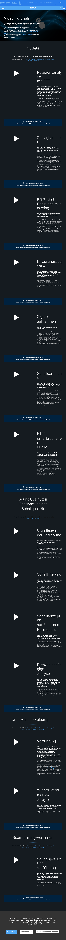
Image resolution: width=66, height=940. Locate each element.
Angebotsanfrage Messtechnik (5, 3)
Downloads (39, 2)
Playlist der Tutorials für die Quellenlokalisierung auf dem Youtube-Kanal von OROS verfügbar (38, 728)
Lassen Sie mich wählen (47, 931)
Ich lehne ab (26, 931)
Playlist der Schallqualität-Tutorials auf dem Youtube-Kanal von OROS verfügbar (39, 517)
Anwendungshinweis (53, 768)
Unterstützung (48, 2)
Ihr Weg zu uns (20, 3)
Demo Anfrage (14, 3)
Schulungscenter (29, 2)
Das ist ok (11, 931)
